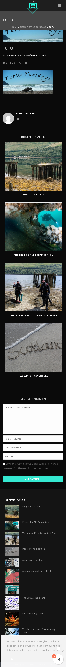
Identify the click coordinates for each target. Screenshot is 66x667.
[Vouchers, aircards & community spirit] (12, 632)
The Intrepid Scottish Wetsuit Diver (33, 315)
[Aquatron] (33, 7)
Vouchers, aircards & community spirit (38, 631)
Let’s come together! (32, 613)
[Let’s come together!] (12, 619)
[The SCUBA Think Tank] (12, 603)
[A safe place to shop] (12, 562)
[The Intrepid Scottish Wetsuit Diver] (33, 287)
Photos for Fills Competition (33, 255)
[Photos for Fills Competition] (33, 227)
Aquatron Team (14, 55)
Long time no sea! (33, 194)
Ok (13, 659)
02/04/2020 (37, 55)
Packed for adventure (33, 375)
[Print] (28, 63)
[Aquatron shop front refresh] (12, 576)
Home (15, 27)
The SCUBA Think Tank (33, 597)
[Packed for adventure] (33, 347)
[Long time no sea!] (33, 166)
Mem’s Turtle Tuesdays (33, 27)
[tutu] (33, 36)
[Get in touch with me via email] (18, 119)
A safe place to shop (32, 559)
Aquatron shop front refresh (37, 571)
